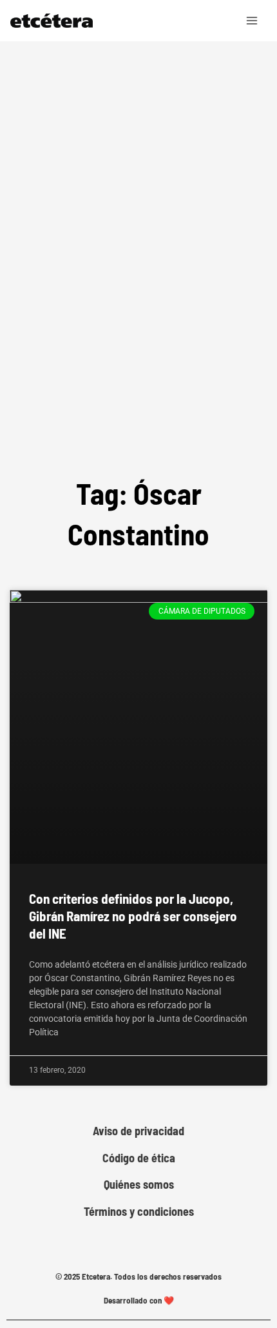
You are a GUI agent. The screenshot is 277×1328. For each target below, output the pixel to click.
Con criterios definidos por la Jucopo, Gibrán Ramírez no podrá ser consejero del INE (133, 916)
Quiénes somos (139, 1184)
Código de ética (138, 1158)
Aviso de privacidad (138, 1131)
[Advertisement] (138, 296)
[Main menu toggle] (252, 20)
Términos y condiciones (139, 1211)
